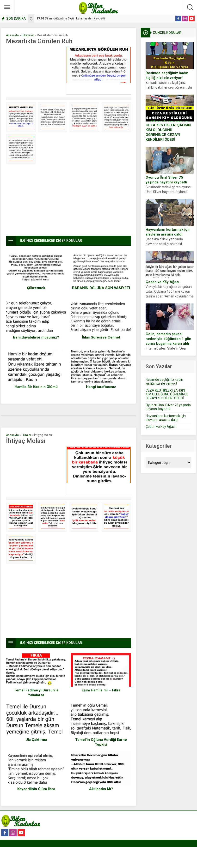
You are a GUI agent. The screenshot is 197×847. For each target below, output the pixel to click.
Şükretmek (36, 288)
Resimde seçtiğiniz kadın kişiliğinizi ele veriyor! (167, 75)
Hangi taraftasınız (101, 387)
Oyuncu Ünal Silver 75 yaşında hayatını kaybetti (166, 179)
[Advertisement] (35, 71)
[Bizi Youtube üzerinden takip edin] (192, 18)
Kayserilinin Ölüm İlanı (36, 789)
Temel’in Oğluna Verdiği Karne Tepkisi (101, 742)
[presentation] (31, 17)
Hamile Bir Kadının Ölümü (36, 387)
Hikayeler (28, 35)
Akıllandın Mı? (101, 789)
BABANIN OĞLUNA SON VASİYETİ (101, 288)
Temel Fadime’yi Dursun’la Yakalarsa (36, 692)
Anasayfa (12, 35)
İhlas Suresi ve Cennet (101, 337)
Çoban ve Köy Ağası (162, 282)
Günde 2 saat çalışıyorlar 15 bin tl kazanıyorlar (72, 18)
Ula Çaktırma (36, 740)
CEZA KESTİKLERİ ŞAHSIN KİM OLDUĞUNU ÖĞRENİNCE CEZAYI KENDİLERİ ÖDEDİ (168, 132)
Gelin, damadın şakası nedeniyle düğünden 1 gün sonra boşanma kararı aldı (168, 339)
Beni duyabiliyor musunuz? (36, 337)
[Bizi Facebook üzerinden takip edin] (178, 18)
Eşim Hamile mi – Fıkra (101, 690)
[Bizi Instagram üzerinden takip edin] (185, 18)
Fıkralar (26, 435)
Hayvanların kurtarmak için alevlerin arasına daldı (168, 231)
